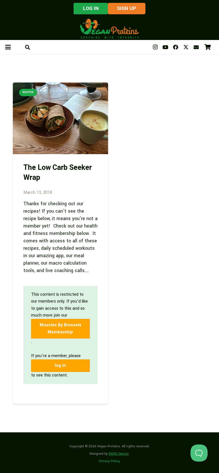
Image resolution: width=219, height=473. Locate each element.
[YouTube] (165, 47)
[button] (8, 47)
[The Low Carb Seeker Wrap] (60, 118)
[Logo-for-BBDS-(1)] (109, 29)
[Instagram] (155, 47)
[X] (186, 47)
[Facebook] (176, 47)
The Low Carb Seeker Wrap (57, 172)
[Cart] (207, 47)
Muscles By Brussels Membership (60, 328)
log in (60, 366)
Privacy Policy (109, 461)
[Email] (196, 47)
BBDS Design (119, 453)
